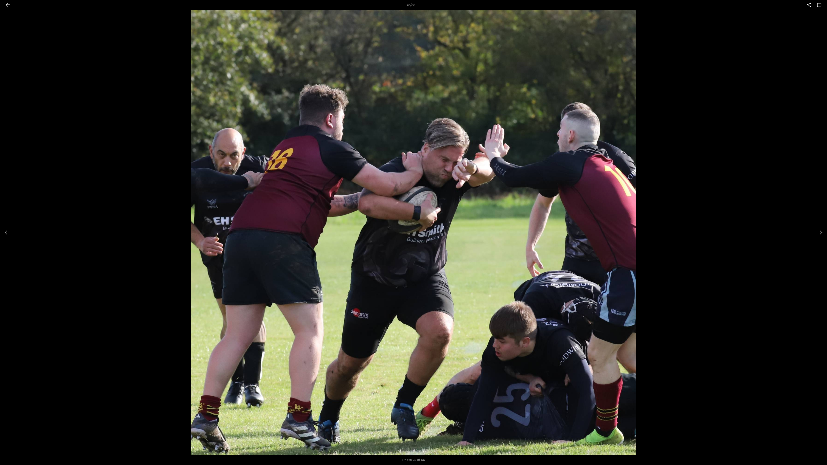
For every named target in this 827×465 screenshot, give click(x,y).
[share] (808, 5)
